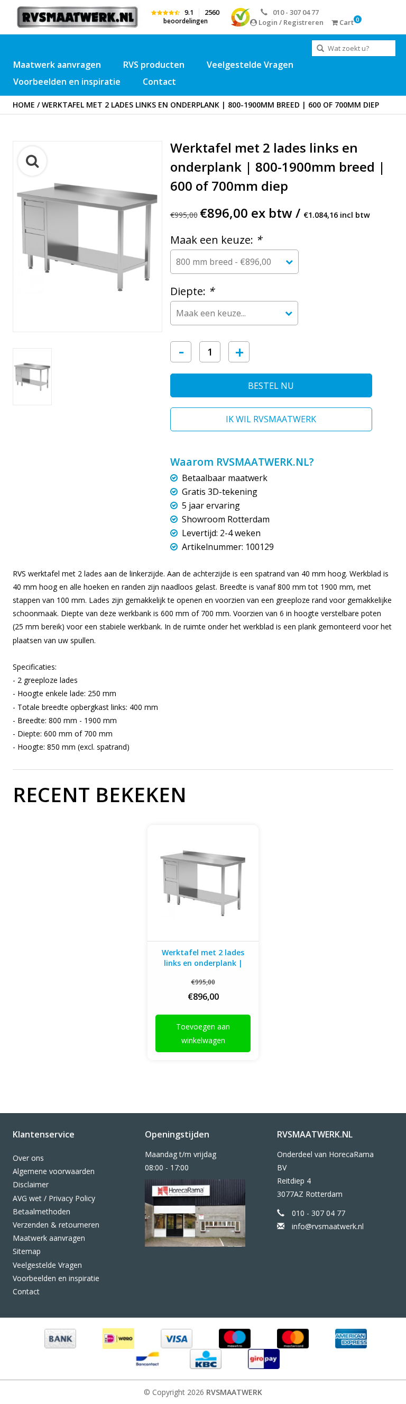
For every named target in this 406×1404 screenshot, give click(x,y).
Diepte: (192, 291)
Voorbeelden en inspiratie (67, 81)
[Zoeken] (320, 49)
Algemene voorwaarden (54, 1171)
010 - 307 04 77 (296, 12)
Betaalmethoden (41, 1211)
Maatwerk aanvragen (57, 64)
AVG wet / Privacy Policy (54, 1198)
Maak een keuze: (216, 240)
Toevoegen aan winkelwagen (203, 1033)
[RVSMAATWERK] (77, 17)
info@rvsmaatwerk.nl (328, 1226)
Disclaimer (31, 1184)
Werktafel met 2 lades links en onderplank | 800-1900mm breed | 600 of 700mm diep (210, 105)
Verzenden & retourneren (56, 1225)
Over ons (28, 1158)
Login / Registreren (290, 22)
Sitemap (27, 1251)
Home (24, 105)
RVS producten (153, 64)
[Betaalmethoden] (59, 1338)
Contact (159, 81)
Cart (346, 22)
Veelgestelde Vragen (250, 64)
